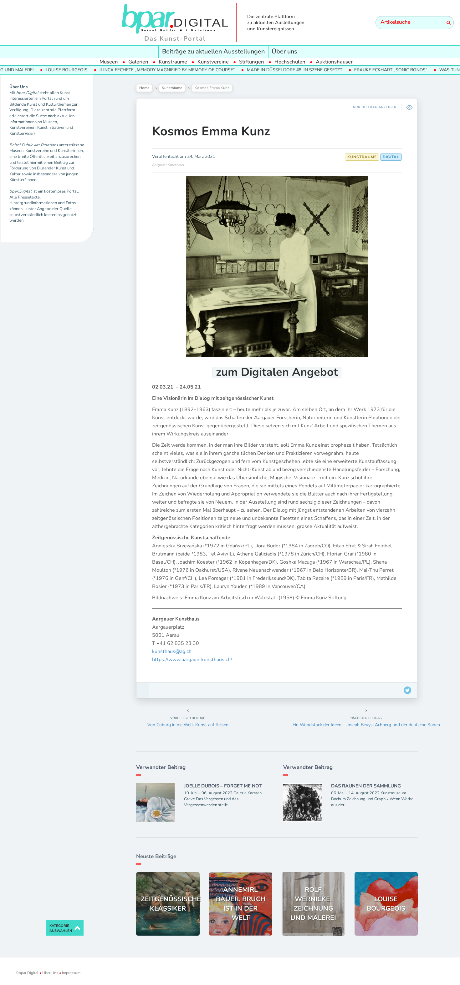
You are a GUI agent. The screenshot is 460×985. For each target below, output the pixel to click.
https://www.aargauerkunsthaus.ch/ (192, 659)
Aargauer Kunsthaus (168, 165)
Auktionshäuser (334, 61)
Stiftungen (251, 61)
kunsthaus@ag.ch (172, 651)
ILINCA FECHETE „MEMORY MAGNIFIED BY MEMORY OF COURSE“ (142, 70)
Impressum (70, 972)
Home (144, 87)
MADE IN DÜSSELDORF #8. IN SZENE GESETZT (270, 70)
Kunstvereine (213, 61)
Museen (109, 61)
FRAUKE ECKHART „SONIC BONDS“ (366, 70)
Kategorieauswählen (60, 928)
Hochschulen (289, 61)
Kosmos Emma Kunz (211, 131)
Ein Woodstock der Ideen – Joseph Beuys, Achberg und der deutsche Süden (366, 725)
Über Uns (50, 972)
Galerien (138, 61)
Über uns (284, 51)
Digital (391, 156)
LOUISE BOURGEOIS (42, 70)
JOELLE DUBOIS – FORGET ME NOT (223, 786)
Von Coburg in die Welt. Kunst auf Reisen (187, 725)
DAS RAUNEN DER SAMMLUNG (366, 786)
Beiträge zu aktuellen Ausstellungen (213, 51)
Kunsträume (173, 61)
